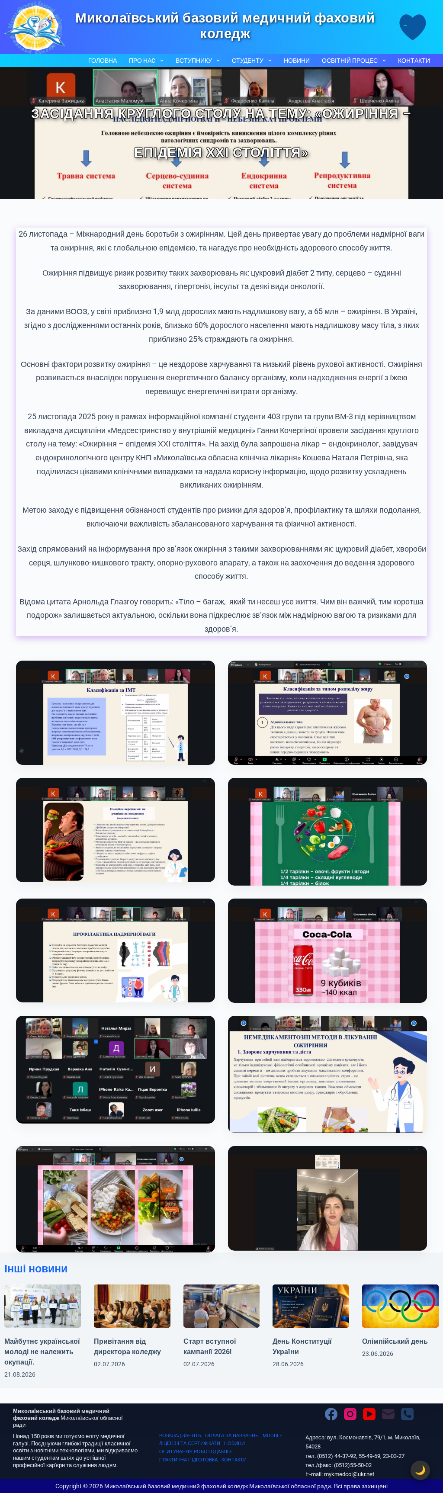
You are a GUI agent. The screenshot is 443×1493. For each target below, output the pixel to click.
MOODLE (272, 1435)
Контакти (414, 60)
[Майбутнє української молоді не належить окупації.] (42, 1305)
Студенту (247, 60)
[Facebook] (331, 1414)
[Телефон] (407, 1414)
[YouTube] (369, 1414)
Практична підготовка (188, 1460)
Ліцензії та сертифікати (189, 1443)
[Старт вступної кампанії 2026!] (221, 1305)
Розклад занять (180, 1435)
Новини (297, 60)
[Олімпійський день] (400, 1305)
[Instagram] (350, 1414)
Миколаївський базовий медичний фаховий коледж (225, 26)
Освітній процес (350, 60)
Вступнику (194, 60)
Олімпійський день (395, 1341)
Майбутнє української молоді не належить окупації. (42, 1351)
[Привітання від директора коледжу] (132, 1305)
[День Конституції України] (311, 1305)
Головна (102, 60)
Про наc (142, 60)
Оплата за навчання (232, 1435)
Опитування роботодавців (195, 1451)
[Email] (388, 1414)
